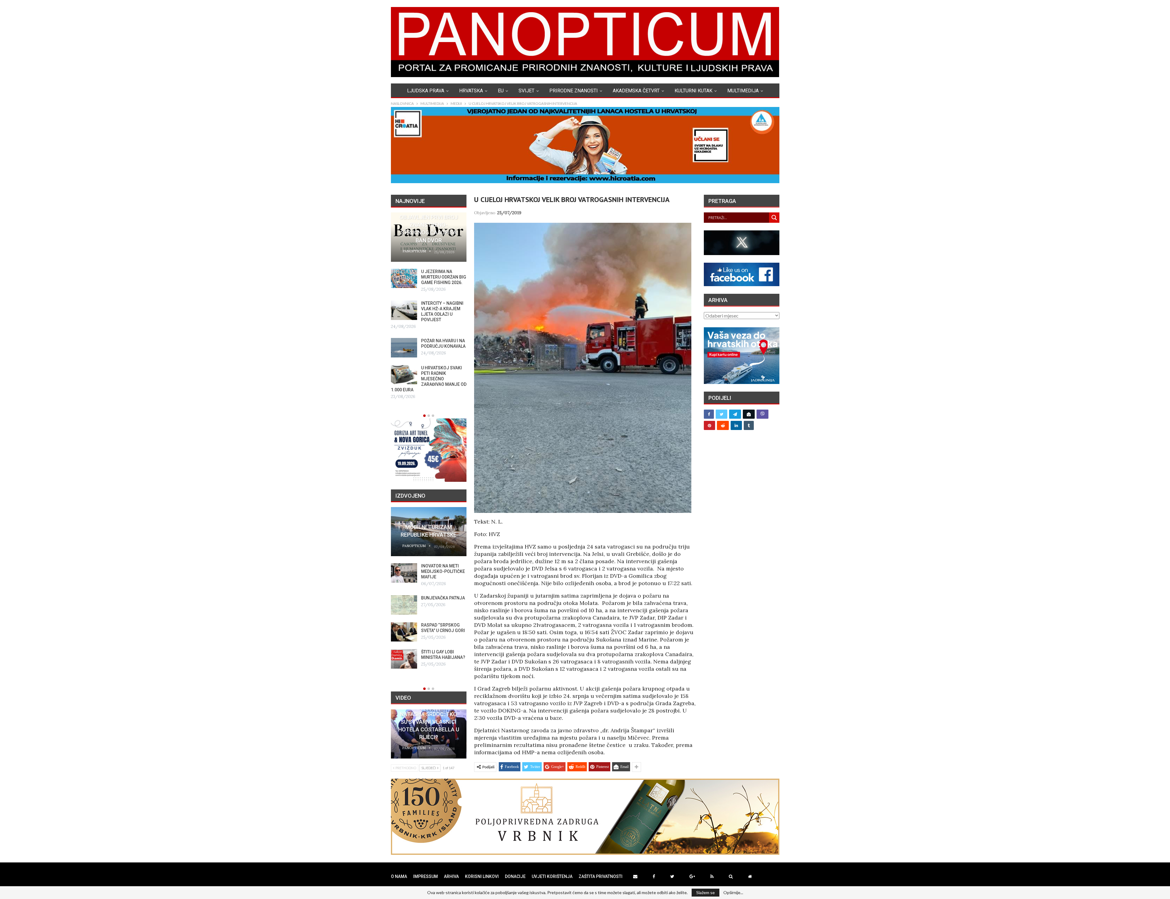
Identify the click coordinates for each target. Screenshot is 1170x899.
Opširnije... (733, 892)
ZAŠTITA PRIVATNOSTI (600, 876)
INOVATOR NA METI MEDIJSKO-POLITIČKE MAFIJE (443, 571)
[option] (428, 306)
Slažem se (705, 892)
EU (501, 91)
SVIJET (526, 91)
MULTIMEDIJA (743, 91)
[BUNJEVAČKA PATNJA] (404, 605)
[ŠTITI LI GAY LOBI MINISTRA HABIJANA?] (404, 659)
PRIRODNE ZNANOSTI (573, 91)
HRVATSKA (471, 91)
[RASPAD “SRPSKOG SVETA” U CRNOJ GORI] (404, 632)
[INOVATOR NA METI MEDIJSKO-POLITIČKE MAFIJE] (404, 573)
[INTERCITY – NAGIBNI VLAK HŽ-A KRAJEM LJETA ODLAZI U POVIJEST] (404, 310)
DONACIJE (515, 876)
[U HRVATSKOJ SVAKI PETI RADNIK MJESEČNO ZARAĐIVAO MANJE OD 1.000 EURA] (404, 375)
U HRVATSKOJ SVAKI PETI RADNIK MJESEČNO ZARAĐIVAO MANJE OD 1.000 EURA (428, 378)
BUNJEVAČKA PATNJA (443, 597)
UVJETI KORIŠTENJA (552, 876)
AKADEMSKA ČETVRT (636, 91)
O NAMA (399, 876)
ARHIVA (451, 876)
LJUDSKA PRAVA (425, 91)
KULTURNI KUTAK (693, 91)
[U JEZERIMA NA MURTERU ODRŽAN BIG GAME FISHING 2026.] (404, 278)
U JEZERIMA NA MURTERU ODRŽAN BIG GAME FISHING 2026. (443, 277)
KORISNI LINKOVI (482, 876)
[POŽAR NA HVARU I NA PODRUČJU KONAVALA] (404, 347)
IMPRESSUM (425, 876)
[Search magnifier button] (774, 217)
